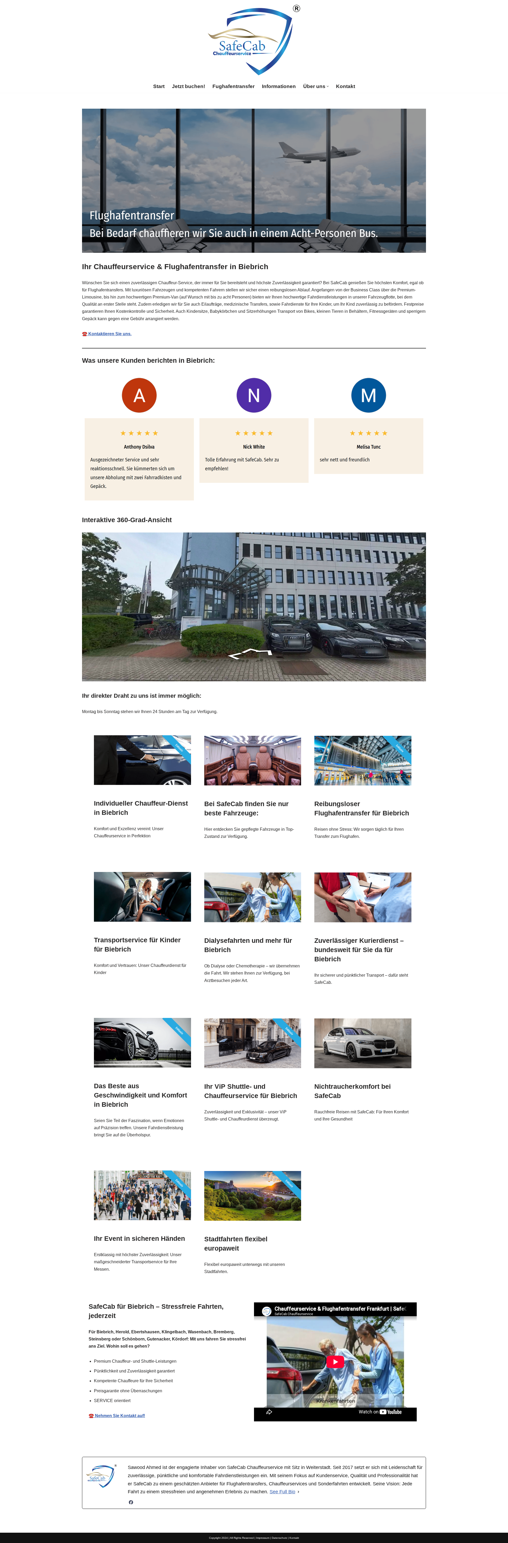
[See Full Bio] (298, 1492)
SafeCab (198, 1440)
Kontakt (345, 86)
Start (159, 86)
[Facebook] (131, 1502)
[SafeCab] (254, 40)
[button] (328, 86)
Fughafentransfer (233, 86)
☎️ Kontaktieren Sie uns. (106, 334)
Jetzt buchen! (188, 86)
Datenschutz (279, 1537)
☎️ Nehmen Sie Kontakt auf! (117, 1415)
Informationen (279, 86)
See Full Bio (282, 1491)
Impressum (262, 1537)
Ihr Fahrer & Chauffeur (250, 1440)
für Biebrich (306, 1440)
